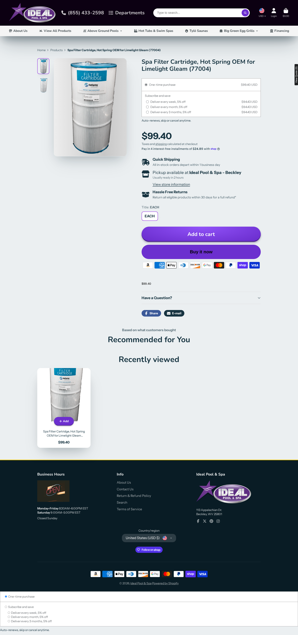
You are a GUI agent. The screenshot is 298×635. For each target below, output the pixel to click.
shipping (161, 144)
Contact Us (125, 489)
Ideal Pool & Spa (141, 583)
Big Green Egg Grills (239, 31)
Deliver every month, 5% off (29, 617)
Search (122, 502)
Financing (281, 31)
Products (56, 50)
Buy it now (201, 251)
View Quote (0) (296, 74)
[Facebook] (198, 521)
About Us (20, 31)
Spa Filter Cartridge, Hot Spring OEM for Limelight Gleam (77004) (64, 408)
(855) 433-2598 (86, 12)
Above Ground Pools (102, 31)
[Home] (32, 13)
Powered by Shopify (165, 583)
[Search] (245, 12)
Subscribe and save (21, 607)
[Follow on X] (205, 521)
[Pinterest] (211, 521)
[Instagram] (218, 521)
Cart (286, 12)
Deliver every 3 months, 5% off (31, 621)
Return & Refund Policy (134, 496)
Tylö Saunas (199, 31)
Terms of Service (129, 509)
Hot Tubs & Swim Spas (155, 31)
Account (274, 12)
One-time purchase (21, 596)
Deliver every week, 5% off (28, 613)
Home (41, 50)
